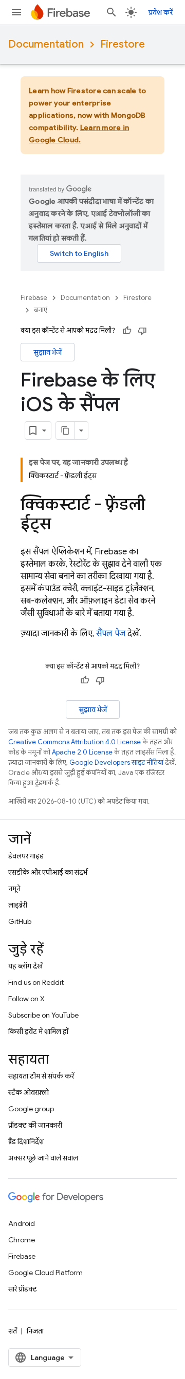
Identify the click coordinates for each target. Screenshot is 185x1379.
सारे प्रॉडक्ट (22, 1289)
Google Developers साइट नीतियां (116, 762)
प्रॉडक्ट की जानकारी (35, 1125)
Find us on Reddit (36, 982)
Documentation (46, 44)
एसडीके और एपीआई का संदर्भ (47, 872)
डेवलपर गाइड (26, 855)
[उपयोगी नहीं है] (142, 330)
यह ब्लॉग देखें (25, 966)
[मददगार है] (127, 330)
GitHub (19, 921)
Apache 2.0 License (82, 752)
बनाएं (40, 310)
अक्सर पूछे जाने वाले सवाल (43, 1157)
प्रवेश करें (161, 12)
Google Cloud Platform (45, 1272)
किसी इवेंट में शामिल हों (38, 1031)
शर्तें (12, 1331)
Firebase (34, 297)
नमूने (14, 888)
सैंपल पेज (110, 634)
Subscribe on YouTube (43, 1015)
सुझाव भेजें (47, 352)
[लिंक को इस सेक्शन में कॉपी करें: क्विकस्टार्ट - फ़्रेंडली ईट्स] (61, 525)
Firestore (122, 44)
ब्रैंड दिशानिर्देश (26, 1141)
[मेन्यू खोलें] (16, 12)
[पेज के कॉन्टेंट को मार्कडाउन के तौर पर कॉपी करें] (65, 430)
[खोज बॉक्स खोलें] (111, 12)
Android (21, 1223)
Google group (31, 1108)
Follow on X (26, 998)
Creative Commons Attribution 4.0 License (74, 742)
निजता (35, 1331)
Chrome (21, 1239)
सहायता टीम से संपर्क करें (41, 1076)
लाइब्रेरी (17, 905)
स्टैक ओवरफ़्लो (28, 1092)
